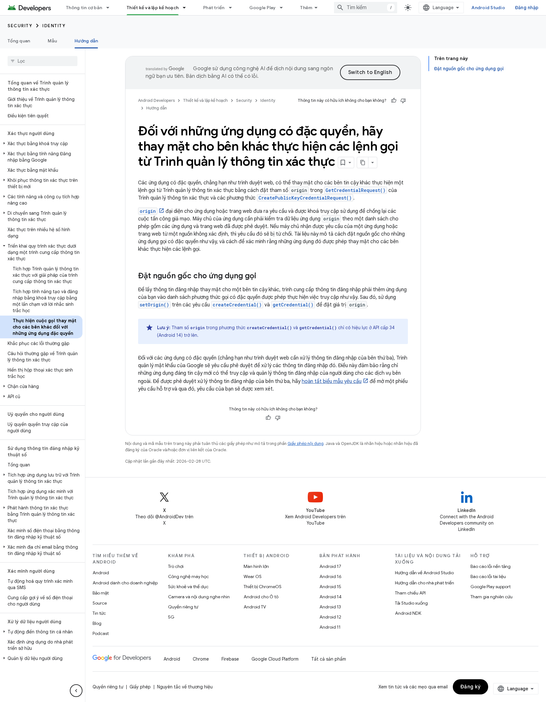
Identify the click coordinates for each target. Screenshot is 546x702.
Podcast (101, 633)
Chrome (201, 659)
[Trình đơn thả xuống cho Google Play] (284, 7)
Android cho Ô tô (261, 597)
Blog (97, 623)
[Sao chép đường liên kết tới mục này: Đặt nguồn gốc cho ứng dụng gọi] (262, 276)
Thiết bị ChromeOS (263, 586)
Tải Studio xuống (411, 603)
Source (100, 603)
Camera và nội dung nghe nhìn (199, 597)
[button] (41, 144)
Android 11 (330, 627)
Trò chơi (176, 566)
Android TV (255, 607)
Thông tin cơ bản (84, 7)
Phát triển (214, 7)
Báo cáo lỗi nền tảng (490, 566)
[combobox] (365, 7)
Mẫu (52, 41)
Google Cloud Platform (275, 659)
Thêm (306, 7)
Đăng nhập (526, 7)
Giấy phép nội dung (306, 443)
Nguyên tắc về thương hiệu (185, 686)
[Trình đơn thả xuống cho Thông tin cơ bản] (110, 7)
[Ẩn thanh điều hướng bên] (76, 690)
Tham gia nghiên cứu (491, 597)
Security (20, 25)
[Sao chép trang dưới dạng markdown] (362, 162)
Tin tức (99, 613)
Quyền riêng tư (183, 607)
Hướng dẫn (86, 41)
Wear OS (253, 576)
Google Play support (490, 586)
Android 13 (330, 607)
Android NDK (408, 613)
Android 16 (330, 576)
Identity (53, 25)
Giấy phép (140, 686)
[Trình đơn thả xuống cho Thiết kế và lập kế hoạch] (187, 7)
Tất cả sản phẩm (328, 659)
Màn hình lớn (256, 566)
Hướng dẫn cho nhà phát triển (424, 583)
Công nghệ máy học (188, 576)
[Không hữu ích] (403, 100)
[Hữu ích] (393, 100)
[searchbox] (42, 61)
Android (101, 573)
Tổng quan (19, 41)
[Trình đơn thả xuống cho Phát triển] (233, 7)
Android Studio (488, 7)
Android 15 (330, 586)
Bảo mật (101, 593)
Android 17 (330, 566)
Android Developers (156, 100)
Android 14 (330, 597)
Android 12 (330, 617)
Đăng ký (470, 687)
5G (171, 617)
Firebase (230, 659)
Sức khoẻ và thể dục (188, 586)
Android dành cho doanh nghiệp (125, 583)
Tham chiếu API (410, 593)
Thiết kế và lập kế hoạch (153, 7)
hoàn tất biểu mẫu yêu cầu (331, 381)
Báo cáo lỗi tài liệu (488, 576)
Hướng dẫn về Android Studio (424, 573)
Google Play (262, 7)
